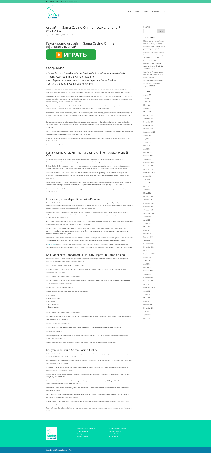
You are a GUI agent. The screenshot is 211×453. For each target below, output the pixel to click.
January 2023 (148, 240)
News (69, 35)
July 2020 (146, 311)
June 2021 (147, 294)
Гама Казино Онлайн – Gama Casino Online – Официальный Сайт (86, 73)
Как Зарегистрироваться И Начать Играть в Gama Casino (82, 80)
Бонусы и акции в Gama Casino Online (70, 83)
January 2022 (148, 274)
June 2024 (147, 183)
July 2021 (146, 291)
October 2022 (148, 250)
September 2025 (149, 132)
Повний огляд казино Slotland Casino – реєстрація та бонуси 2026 (154, 54)
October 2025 (148, 129)
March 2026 (147, 112)
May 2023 (146, 227)
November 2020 (148, 308)
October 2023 (148, 210)
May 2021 (146, 298)
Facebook (156, 11)
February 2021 (148, 304)
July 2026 (146, 98)
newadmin (51, 35)
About (137, 11)
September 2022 (149, 254)
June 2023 (147, 223)
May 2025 (146, 146)
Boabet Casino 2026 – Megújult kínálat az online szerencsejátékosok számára (153, 63)
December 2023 (148, 203)
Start (130, 11)
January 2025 (148, 159)
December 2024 (148, 162)
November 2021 (148, 281)
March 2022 (147, 267)
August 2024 (147, 176)
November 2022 (148, 247)
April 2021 (146, 301)
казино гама (51, 244)
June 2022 (147, 261)
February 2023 (148, 237)
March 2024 (147, 193)
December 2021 (148, 277)
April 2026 (146, 108)
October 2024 (148, 169)
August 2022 (147, 257)
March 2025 (147, 152)
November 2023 (148, 206)
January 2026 (148, 118)
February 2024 (148, 196)
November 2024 (148, 166)
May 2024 (146, 186)
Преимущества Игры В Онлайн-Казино (71, 76)
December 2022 (148, 244)
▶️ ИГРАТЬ (71, 54)
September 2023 (149, 213)
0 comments (76, 35)
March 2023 (147, 233)
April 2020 (146, 315)
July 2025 (146, 139)
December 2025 (148, 122)
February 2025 (148, 156)
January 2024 (148, 200)
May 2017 (146, 318)
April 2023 (146, 230)
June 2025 (147, 142)
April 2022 (146, 264)
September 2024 (149, 173)
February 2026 (148, 115)
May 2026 (146, 105)
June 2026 (147, 101)
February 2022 (148, 271)
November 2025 (148, 125)
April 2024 (146, 189)
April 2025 (146, 149)
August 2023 (147, 216)
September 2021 (149, 288)
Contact (146, 11)
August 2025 (147, 135)
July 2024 (146, 179)
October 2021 (148, 284)
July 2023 (146, 220)
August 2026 (147, 95)
